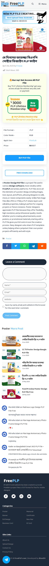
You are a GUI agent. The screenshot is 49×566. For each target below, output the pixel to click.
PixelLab (32, 140)
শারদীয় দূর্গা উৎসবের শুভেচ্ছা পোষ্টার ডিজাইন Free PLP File (25, 461)
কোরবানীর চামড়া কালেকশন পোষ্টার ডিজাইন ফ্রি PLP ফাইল (33, 338)
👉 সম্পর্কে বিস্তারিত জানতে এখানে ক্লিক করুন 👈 (24, 118)
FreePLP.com (20, 558)
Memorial (30, 511)
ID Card (29, 523)
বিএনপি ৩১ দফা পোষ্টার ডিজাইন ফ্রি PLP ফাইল (34, 377)
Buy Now (33, 105)
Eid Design (6, 519)
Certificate (30, 515)
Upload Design (8, 544)
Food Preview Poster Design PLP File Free (34, 390)
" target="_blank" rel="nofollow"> (24, 246)
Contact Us (7, 548)
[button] (32, 4)
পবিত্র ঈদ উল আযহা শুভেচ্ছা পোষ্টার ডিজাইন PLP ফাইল (33, 364)
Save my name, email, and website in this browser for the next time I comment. (25, 307)
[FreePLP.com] (12, 4)
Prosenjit (12, 459)
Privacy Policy (8, 551)
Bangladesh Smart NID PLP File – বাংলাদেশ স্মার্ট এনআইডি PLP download (26, 448)
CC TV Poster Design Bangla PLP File (34, 351)
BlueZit (42, 558)
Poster (9, 238)
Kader (10, 446)
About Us (6, 540)
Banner (5, 515)
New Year (30, 519)
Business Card (8, 523)
